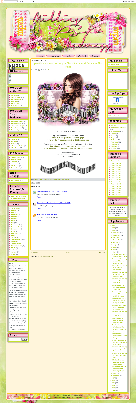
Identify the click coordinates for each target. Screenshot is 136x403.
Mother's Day (15, 229)
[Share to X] (37, 183)
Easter (13, 218)
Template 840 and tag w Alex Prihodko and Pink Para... (119, 294)
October (116, 237)
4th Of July (15, 208)
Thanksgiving (16, 243)
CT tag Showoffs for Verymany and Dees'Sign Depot (119, 369)
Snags (95, 56)
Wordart (82, 56)
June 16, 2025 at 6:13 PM (49, 214)
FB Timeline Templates (118, 127)
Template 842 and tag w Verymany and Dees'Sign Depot (119, 274)
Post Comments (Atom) (47, 256)
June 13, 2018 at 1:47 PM (62, 203)
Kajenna (14, 141)
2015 (113, 383)
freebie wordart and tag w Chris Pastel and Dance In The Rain (68, 65)
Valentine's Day (16, 246)
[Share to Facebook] (39, 183)
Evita (39, 214)
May (114, 249)
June (115, 247)
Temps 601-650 (116, 186)
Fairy (13, 220)
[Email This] (32, 183)
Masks (69, 56)
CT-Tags (45, 179)
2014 (113, 385)
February (116, 375)
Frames (113, 133)
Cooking (14, 216)
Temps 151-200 (116, 165)
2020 (113, 225)
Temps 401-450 (116, 175)
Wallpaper (114, 146)
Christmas (14, 214)
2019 (113, 228)
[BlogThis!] (34, 183)
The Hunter (15, 166)
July (114, 245)
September (117, 240)
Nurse (13, 235)
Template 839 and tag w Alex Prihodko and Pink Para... (119, 314)
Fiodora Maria (16, 99)
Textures (114, 144)
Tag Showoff (61, 179)
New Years (14, 233)
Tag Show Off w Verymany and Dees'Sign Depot (118, 320)
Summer (14, 241)
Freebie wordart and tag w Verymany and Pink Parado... (119, 342)
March (115, 373)
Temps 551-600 (116, 184)
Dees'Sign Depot (17, 121)
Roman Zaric (15, 159)
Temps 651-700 (116, 188)
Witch (13, 248)
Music (13, 231)
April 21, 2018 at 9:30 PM (60, 191)
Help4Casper (15, 180)
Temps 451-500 (116, 177)
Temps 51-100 (115, 182)
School (13, 237)
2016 (113, 380)
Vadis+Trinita (15, 106)
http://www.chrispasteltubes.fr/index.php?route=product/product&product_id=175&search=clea (68, 139)
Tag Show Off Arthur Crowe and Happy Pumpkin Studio (119, 300)
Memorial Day (16, 227)
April (115, 252)
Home (40, 56)
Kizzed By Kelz (16, 123)
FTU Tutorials (115, 131)
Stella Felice (15, 103)
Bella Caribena (16, 128)
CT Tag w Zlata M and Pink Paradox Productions (119, 267)
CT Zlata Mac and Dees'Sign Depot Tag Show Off (118, 362)
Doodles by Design (17, 130)
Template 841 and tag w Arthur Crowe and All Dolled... (119, 281)
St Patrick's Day (16, 239)
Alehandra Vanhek (17, 146)
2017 (113, 378)
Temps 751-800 (116, 192)
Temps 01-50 (115, 161)
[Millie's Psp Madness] (117, 101)
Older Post (102, 252)
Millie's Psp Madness (118, 97)
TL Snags (114, 140)
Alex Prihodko (16, 97)
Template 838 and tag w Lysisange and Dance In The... (119, 349)
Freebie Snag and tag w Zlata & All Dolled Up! (119, 355)
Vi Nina (13, 144)
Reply (39, 197)
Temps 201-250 (116, 167)
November (116, 235)
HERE (123, 209)
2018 (113, 230)
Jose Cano (15, 164)
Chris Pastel (15, 148)
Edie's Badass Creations (45, 203)
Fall (12, 223)
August (116, 242)
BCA (12, 212)
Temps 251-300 (116, 169)
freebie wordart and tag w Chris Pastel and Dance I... (118, 287)
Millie (48, 70)
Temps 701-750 (116, 190)
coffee (13, 250)
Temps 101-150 (116, 163)
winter (13, 254)
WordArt (67, 179)
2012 (113, 390)
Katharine (14, 101)
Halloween (14, 225)
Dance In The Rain (52, 179)
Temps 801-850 (116, 194)
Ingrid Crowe (15, 168)
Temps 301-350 (116, 171)
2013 (113, 387)
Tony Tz (14, 161)
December (116, 232)
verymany (14, 95)
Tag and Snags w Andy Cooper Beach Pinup (119, 336)
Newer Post (34, 252)
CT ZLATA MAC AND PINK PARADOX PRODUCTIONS (119, 307)
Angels (13, 210)
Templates (54, 56)
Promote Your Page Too (117, 103)
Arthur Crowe (15, 157)
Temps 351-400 (116, 173)
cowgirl (13, 252)
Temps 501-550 (116, 180)
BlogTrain (114, 125)
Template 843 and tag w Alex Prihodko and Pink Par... (119, 261)
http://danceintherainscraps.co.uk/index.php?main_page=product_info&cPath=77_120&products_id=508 (68, 147)
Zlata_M (14, 139)
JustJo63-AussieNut (44, 191)
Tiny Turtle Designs (18, 125)
